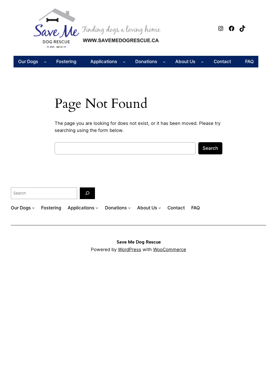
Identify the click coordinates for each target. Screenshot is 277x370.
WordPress (129, 249)
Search (210, 148)
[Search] (87, 193)
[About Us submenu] (202, 61)
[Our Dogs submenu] (45, 61)
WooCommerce (169, 249)
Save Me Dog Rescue (139, 242)
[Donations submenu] (164, 61)
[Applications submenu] (124, 61)
